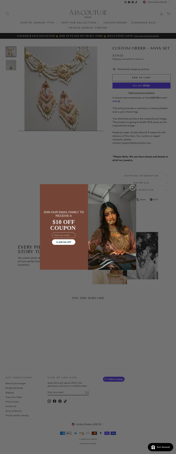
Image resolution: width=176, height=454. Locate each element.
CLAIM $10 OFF (63, 242)
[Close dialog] (132, 187)
